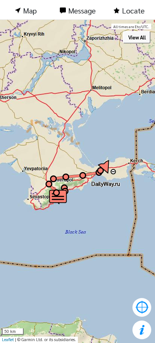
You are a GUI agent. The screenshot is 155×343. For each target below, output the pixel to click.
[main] (77, 181)
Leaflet (8, 339)
